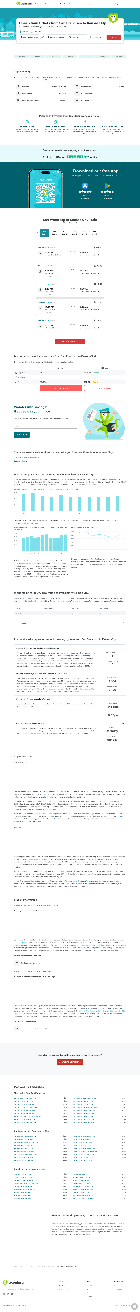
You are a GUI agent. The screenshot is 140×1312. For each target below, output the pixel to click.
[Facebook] (8, 1294)
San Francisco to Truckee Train (83, 1104)
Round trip (37, 31)
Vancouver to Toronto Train (82, 1174)
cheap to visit (44, 797)
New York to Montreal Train (23, 1195)
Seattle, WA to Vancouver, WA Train (26, 1183)
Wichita (88, 881)
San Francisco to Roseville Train (25, 1119)
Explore (80, 4)
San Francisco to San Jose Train (25, 1098)
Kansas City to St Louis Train (82, 1160)
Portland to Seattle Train (81, 1192)
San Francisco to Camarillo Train (83, 1119)
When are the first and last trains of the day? (33, 699)
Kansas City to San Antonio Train (83, 1154)
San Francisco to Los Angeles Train (26, 1107)
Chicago (81, 881)
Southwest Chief (102, 884)
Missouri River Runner (84, 884)
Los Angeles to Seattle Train (23, 1186)
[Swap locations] (42, 37)
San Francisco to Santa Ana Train (25, 1122)
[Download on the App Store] (85, 186)
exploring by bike (60, 813)
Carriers (70, 57)
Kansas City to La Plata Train (23, 1139)
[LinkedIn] (11, 1294)
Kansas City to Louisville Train (24, 1160)
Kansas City (50, 1266)
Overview (37, 57)
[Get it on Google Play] (107, 186)
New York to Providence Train (83, 1189)
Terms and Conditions (122, 1305)
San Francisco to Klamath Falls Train (85, 1107)
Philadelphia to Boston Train (82, 1183)
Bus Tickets (63, 1286)
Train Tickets (18, 1266)
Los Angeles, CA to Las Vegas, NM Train (27, 1180)
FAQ (86, 57)
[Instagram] (4, 1294)
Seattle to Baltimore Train (22, 1192)
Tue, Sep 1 (75, 37)
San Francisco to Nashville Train (83, 1113)
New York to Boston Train (81, 1180)
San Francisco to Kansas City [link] (67, 1266)
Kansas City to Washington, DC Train (26, 1142)
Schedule (21, 57)
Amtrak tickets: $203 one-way (27, 457)
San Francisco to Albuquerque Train (85, 1098)
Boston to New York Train (22, 1198)
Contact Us (118, 1286)
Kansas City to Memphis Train (24, 1151)
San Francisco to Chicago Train (24, 1104)
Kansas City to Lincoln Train (23, 1145)
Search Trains (61, 388)
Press (89, 1293)
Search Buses (104, 388)
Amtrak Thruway (100, 945)
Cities (102, 57)
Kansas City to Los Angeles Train (84, 1136)
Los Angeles (27, 1013)
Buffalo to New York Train (22, 1174)
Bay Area (25, 942)
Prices (54, 57)
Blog (88, 4)
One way (25, 31)
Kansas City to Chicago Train (82, 1142)
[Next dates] (103, 233)
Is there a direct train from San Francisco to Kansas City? (38, 648)
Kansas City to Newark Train (82, 1139)
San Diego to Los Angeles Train (83, 1186)
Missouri (40, 1266)
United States (30, 1266)
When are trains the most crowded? (30, 723)
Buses (37, 4)
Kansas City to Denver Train (23, 1148)
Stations (119, 57)
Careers (89, 1296)
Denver (97, 881)
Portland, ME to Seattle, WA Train (25, 1189)
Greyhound (86, 945)
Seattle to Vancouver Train (23, 1177)
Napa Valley (52, 819)
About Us (90, 1286)
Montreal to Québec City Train (83, 1198)
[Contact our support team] (134, 1306)
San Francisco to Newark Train (83, 1116)
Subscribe (22, 435)
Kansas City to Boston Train (82, 1145)
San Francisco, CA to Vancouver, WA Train (28, 1116)
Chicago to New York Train (82, 1177)
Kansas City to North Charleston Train (85, 1151)
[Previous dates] (37, 233)
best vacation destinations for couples (46, 809)
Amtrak (18, 613)
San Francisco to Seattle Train (83, 1101)
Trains (47, 4)
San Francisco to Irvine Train (23, 1101)
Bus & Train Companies (63, 4)
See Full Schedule (70, 342)
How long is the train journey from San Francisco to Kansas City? (41, 674)
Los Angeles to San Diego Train (83, 1195)
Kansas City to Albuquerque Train (25, 1136)
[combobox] (29, 37)
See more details (20, 461)
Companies (118, 1289)
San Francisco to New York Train (84, 1110)
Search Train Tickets (70, 1062)
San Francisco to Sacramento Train (25, 1110)
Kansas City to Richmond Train (83, 1157)
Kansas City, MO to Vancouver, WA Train (27, 1154)
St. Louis (101, 1011)
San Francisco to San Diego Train (25, 1113)
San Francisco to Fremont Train (83, 1122)
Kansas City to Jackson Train (23, 1157)
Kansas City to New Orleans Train (84, 1148)
